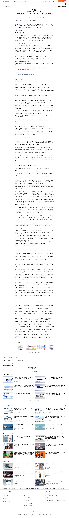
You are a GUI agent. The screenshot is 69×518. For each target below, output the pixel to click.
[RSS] (37, 511)
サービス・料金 (5, 495)
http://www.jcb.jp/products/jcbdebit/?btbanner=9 (26, 74)
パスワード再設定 (27, 497)
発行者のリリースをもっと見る (34, 400)
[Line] (12, 363)
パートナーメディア (6, 498)
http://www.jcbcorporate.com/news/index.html (26, 69)
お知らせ (25, 502)
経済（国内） (21, 360)
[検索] (65, 4)
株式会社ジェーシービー (19, 20)
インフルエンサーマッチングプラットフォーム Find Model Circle (55, 500)
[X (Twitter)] (10, 363)
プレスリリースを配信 (43, 1)
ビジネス (9, 357)
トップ (4, 488)
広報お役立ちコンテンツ (7, 501)
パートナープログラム (25, 514)
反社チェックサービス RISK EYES (50, 502)
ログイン (25, 495)
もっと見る (63, 405)
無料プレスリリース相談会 (28, 505)
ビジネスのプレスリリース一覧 (11, 488)
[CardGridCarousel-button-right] (53, 347)
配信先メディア (5, 496)
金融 (9, 360)
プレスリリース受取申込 (28, 503)
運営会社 (19, 514)
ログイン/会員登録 (63, 1)
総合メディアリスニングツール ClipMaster (52, 495)
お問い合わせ (34, 371)
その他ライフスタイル (14, 360)
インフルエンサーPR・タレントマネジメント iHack (53, 498)
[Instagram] (35, 511)
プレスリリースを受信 (52, 1)
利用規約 (32, 514)
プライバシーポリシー (38, 514)
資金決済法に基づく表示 (47, 514)
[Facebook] (8, 363)
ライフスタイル (14, 357)
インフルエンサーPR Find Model (50, 497)
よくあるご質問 (26, 500)
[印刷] (14, 363)
